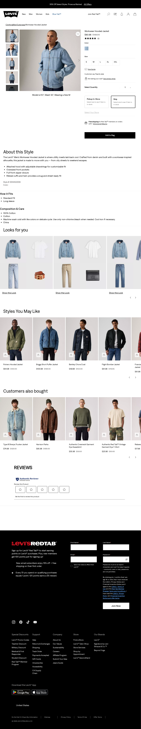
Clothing (9, 25)
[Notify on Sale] (121, 14)
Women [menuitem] (39, 14)
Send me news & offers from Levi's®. (84, 566)
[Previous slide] (130, 297)
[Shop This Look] (5, 355)
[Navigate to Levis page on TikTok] (28, 622)
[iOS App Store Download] (39, 692)
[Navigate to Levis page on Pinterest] (21, 622)
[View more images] (12, 88)
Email (72, 555)
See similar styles (109, 79)
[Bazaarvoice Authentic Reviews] (27, 479)
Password (106, 555)
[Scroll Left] (129, 377)
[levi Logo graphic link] (11, 14)
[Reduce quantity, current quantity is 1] (120, 87)
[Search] (108, 14)
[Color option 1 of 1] (86, 49)
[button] (128, 14)
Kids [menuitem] (47, 14)
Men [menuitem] (31, 14)
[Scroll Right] (135, 377)
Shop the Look (9, 293)
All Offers (87, 4)
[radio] (88, 62)
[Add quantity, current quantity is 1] (130, 87)
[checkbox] (71, 566)
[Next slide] (135, 297)
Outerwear (21, 25)
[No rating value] (91, 38)
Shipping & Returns (100, 124)
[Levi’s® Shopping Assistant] (115, 14)
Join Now (116, 606)
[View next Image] (79, 60)
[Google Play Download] (21, 692)
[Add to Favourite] (78, 34)
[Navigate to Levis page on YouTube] (35, 622)
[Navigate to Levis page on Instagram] (14, 622)
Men (15, 25)
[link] (49, 717)
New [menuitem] (24, 14)
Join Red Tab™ (94, 14)
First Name (74, 543)
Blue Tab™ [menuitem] (56, 14)
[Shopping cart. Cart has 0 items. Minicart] (135, 14)
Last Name (107, 543)
